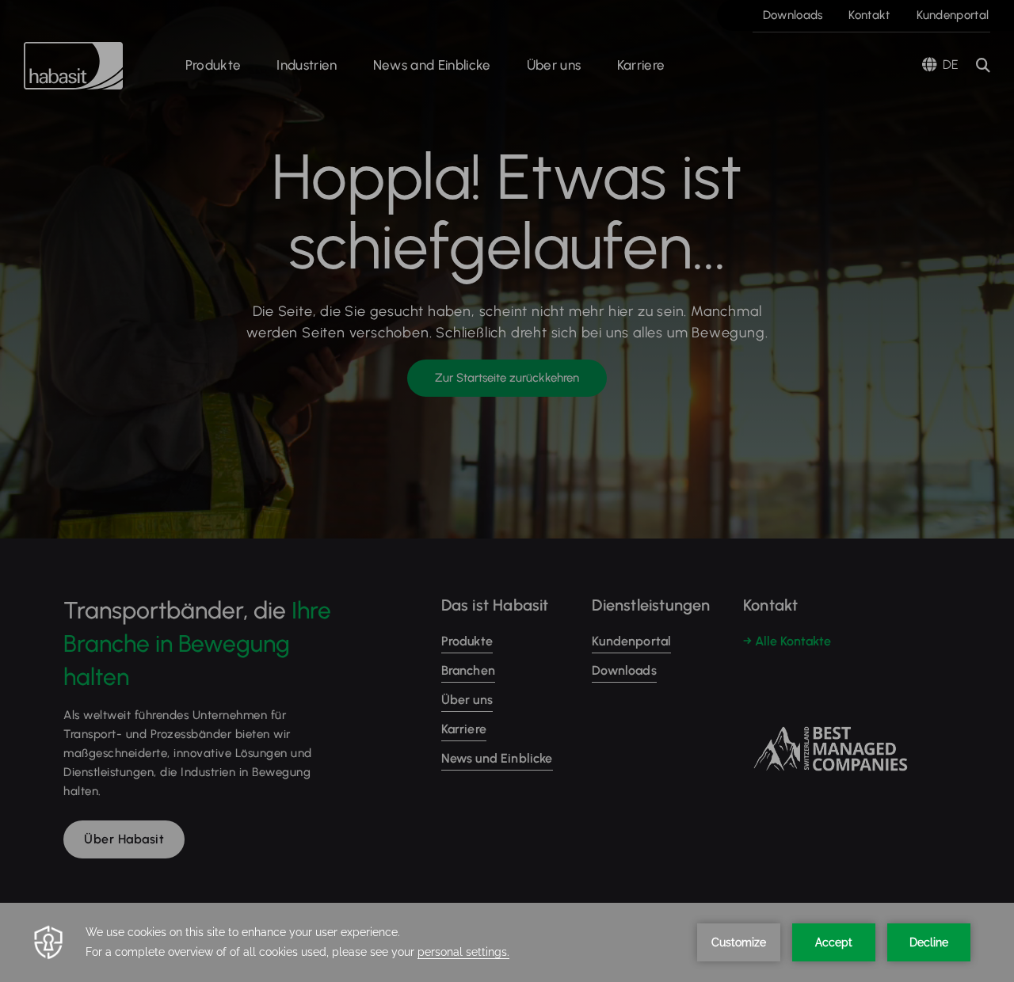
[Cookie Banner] (507, 942)
